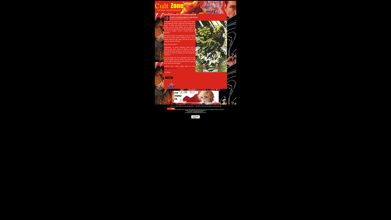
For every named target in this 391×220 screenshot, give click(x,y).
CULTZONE (198, 111)
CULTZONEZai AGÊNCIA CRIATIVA (216, 109)
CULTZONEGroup (202, 110)
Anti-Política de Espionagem (201, 106)
